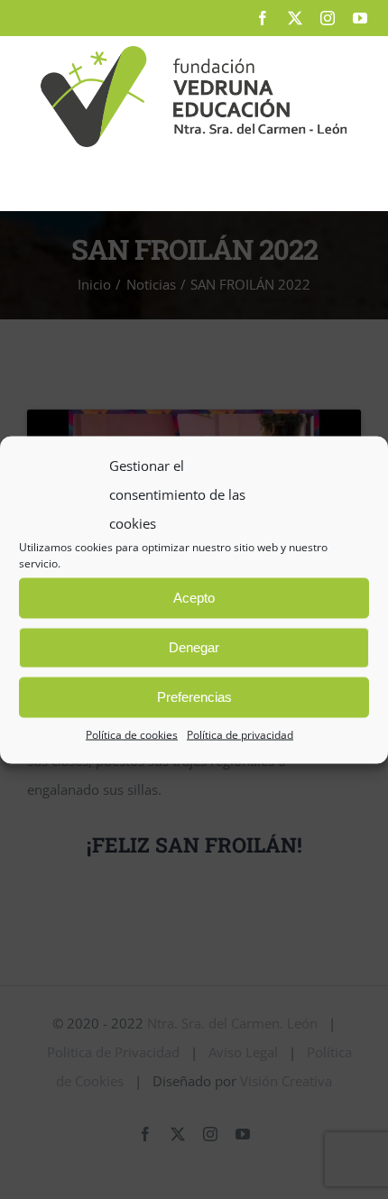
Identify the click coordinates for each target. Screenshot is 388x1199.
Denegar (194, 647)
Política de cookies (132, 734)
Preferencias (194, 697)
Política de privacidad (240, 734)
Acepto (194, 597)
